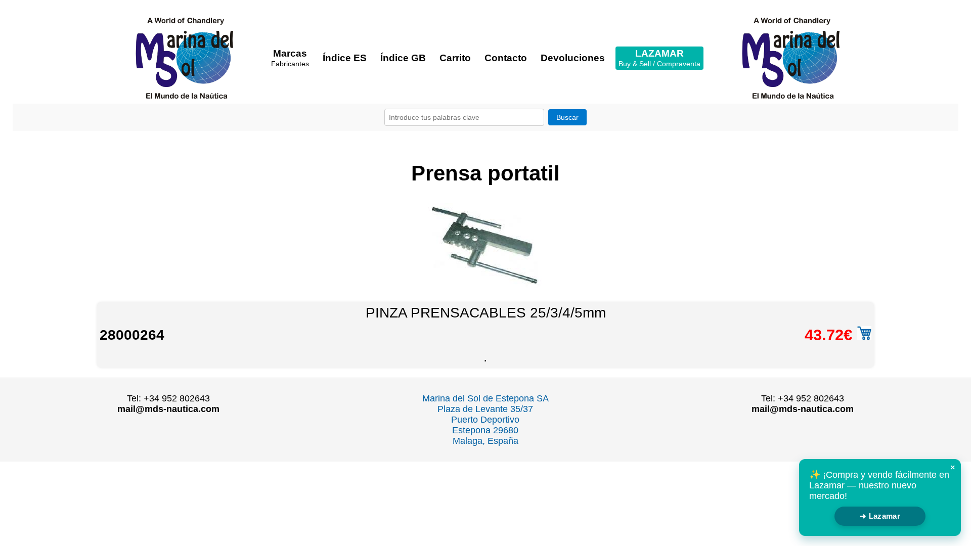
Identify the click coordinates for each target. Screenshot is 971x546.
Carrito (455, 58)
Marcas (290, 58)
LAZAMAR (659, 58)
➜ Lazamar (880, 516)
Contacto (505, 58)
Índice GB (403, 58)
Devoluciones (573, 58)
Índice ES (345, 58)
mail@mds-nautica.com (168, 409)
